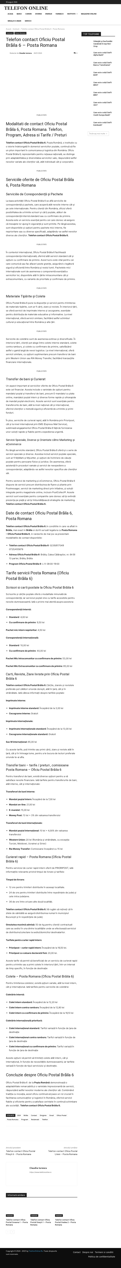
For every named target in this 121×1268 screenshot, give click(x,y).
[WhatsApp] (47, 61)
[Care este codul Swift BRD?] (86, 94)
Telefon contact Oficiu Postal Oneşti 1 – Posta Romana (40, 1222)
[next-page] (12, 1232)
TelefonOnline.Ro (36, 1251)
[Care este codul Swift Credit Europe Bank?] (86, 114)
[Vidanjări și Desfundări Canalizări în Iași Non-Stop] (86, 43)
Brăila (26, 1115)
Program (24, 1119)
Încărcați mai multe (97, 133)
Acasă (8, 29)
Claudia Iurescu (25, 53)
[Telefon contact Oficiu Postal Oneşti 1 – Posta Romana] (41, 1209)
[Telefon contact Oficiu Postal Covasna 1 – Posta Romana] (17, 1209)
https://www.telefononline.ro (40, 1172)
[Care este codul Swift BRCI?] (86, 84)
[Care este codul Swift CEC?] (86, 104)
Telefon (45, 1119)
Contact (34, 1115)
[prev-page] (8, 1232)
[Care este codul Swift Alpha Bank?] (86, 55)
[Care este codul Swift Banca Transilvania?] (86, 65)
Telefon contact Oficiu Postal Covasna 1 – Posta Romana (17, 1222)
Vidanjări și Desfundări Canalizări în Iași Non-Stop (102, 43)
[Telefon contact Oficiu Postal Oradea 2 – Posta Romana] (66, 1209)
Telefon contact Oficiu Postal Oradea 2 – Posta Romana (65, 1222)
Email (51, 1115)
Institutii (16, 29)
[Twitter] (33, 61)
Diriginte (43, 1115)
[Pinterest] (40, 61)
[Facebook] (26, 61)
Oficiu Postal (61, 1115)
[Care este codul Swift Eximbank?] (86, 124)
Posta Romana (20, 33)
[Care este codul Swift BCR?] (86, 74)
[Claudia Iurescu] (8, 53)
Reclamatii (35, 1119)
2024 (19, 1115)
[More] (53, 61)
